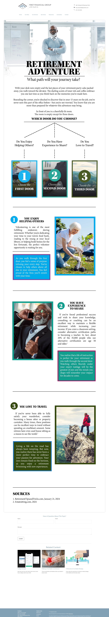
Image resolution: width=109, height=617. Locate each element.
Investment (38, 614)
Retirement (38, 612)
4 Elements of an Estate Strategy (74, 568)
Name (19, 518)
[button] (20, 15)
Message (20, 527)
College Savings (22, 568)
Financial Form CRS (53, 611)
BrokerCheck (71, 613)
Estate (37, 615)
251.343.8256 (23, 612)
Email (56, 518)
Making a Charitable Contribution (51, 568)
